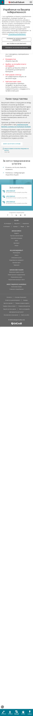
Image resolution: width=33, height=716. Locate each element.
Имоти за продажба (24, 309)
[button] (31, 2)
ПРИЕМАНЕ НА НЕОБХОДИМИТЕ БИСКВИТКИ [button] (16, 39)
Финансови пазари (16, 270)
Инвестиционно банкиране (16, 284)
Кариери (15, 226)
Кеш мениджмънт (16, 250)
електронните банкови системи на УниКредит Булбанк (16, 126)
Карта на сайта (25, 315)
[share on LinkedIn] (16, 215)
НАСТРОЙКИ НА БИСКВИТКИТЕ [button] (16, 43)
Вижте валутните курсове (12, 144)
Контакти (9, 297)
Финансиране (16, 231)
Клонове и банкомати (20, 297)
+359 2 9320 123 (10, 196)
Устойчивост (7, 226)
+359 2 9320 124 (10, 191)
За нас (16, 220)
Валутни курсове (8, 303)
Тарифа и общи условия (9, 306)
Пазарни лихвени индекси (22, 303)
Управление (26, 223)
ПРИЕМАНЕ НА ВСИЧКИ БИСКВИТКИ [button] (16, 47)
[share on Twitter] (12, 215)
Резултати (17, 223)
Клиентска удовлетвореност (12, 300)
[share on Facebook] (7, 215)
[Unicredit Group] (16, 323)
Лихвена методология (24, 306)
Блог (28, 226)
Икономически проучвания (11, 315)
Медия (22, 226)
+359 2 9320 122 (10, 201)
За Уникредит (7, 223)
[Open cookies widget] (2, 707)
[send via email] (20, 215)
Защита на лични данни (9, 309)
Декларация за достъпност (16, 312)
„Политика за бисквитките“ (17, 34)
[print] (24, 215)
